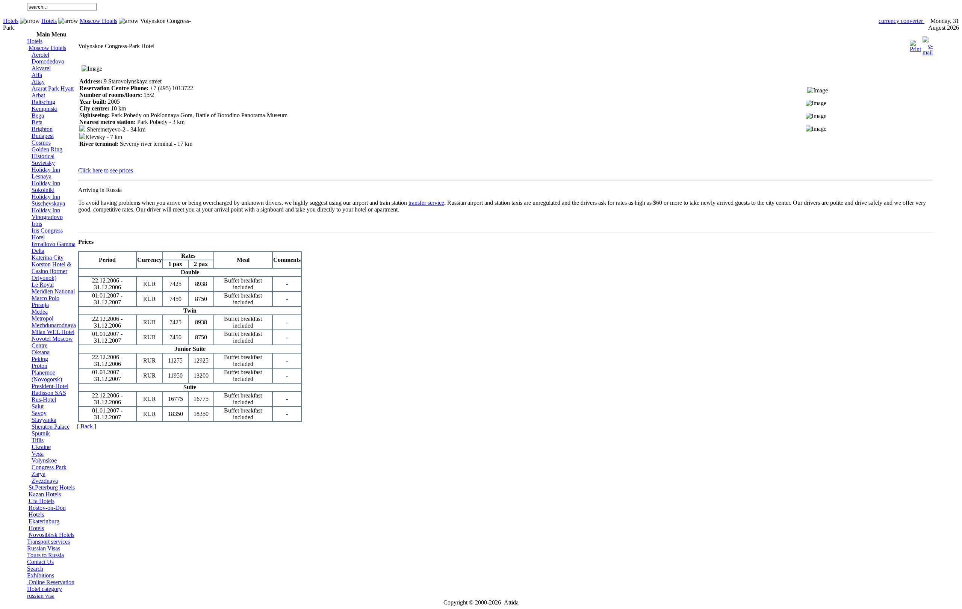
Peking (40, 359)
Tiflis (38, 440)
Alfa (37, 75)
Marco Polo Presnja (45, 301)
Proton (39, 366)
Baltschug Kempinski (44, 105)
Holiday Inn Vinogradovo (47, 213)
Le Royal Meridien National (53, 288)
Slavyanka (44, 420)
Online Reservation (50, 582)
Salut (38, 406)
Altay (38, 82)
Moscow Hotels (98, 21)
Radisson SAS (49, 393)
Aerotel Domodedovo (48, 58)
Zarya (38, 474)
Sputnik (41, 433)
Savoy (39, 413)
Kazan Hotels (45, 494)
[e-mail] (928, 44)
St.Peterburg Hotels (52, 487)
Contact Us (40, 562)
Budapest (43, 136)
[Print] (915, 44)
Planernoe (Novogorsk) (47, 375)
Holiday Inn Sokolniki (46, 186)
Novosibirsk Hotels (51, 535)
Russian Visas (43, 548)
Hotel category (44, 589)
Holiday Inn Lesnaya (46, 173)
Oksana (41, 352)
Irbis (37, 224)
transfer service (426, 202)
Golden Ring (47, 149)
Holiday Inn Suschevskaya (48, 200)
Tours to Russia (45, 555)
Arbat (38, 95)
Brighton (42, 129)
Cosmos (41, 142)
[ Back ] (86, 426)
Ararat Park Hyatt (53, 88)
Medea (40, 311)
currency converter (901, 21)
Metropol (42, 318)
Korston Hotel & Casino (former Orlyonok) (51, 271)
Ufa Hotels (41, 501)
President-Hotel (50, 386)
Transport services (48, 541)
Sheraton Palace (51, 426)
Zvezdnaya (45, 481)
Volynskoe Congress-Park (49, 463)
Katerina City (48, 257)
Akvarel (41, 68)
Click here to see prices (105, 170)
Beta (37, 122)
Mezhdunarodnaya (54, 325)
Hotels (10, 21)
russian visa (40, 595)
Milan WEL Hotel (53, 332)
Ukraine (41, 447)
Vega (38, 453)
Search (35, 568)
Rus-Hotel (44, 399)
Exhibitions (40, 575)
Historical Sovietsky (43, 159)
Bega (38, 115)
